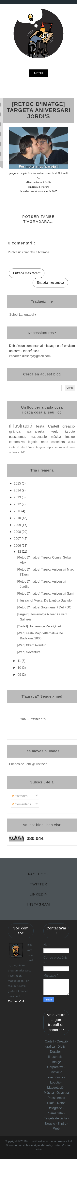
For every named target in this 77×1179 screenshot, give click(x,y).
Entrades (20, 796)
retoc (46, 442)
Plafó (51, 1103)
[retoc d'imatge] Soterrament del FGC (44, 607)
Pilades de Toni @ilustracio (28, 764)
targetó (70, 431)
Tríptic (62, 1123)
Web (56, 1128)
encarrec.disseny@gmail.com (30, 356)
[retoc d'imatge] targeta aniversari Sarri (45, 593)
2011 (17, 511)
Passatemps (57, 1097)
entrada (61, 447)
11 (20, 660)
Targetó (50, 1123)
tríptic (51, 447)
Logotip (55, 1082)
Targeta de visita (55, 1118)
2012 (18, 504)
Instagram (38, 904)
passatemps (19, 436)
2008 (18, 531)
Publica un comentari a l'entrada (28, 252)
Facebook (38, 874)
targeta (41, 447)
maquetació (40, 436)
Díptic (61, 1046)
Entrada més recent (26, 273)
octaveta (14, 452)
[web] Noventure (28, 652)
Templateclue (22, 1154)
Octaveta (62, 1092)
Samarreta (56, 1113)
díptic (71, 442)
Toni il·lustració (32, 719)
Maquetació (55, 1087)
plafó (22, 452)
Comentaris (22, 804)
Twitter (38, 884)
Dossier (56, 1051)
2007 (18, 538)
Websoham (34, 1154)
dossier (71, 447)
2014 (18, 490)
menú (38, 73)
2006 (18, 545)
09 (20, 674)
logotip (34, 442)
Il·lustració (55, 1056)
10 (20, 667)
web (58, 431)
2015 (18, 483)
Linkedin (39, 894)
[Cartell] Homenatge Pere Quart (39, 626)
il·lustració (22, 426)
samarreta (39, 431)
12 (20, 551)
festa (42, 426)
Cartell (55, 426)
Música (49, 1092)
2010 (18, 518)
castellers (59, 442)
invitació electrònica (22, 447)
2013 (18, 497)
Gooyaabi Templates (61, 1154)
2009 (18, 525)
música (58, 436)
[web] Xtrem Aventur (31, 645)
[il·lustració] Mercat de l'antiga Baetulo (44, 600)
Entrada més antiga (50, 282)
